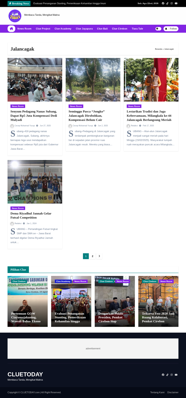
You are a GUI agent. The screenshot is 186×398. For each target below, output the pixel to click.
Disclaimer (172, 392)
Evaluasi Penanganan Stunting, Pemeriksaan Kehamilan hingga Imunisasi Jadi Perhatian (70, 321)
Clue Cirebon (119, 28)
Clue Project (43, 28)
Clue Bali (102, 28)
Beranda (158, 49)
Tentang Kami (157, 392)
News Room (24, 28)
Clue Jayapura (84, 28)
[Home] (11, 28)
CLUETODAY (25, 374)
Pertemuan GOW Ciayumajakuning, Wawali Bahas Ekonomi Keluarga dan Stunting (27, 319)
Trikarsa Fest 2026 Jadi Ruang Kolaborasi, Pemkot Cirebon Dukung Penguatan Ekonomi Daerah (158, 321)
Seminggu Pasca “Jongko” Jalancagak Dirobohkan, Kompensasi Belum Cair (87, 115)
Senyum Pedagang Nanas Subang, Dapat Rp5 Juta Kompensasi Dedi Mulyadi (33, 115)
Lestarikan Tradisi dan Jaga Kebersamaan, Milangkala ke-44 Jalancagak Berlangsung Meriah (149, 115)
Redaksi (134, 126)
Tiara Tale (137, 28)
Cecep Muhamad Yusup (25, 126)
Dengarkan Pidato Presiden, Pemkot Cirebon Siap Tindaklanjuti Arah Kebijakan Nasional (111, 321)
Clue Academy (63, 28)
